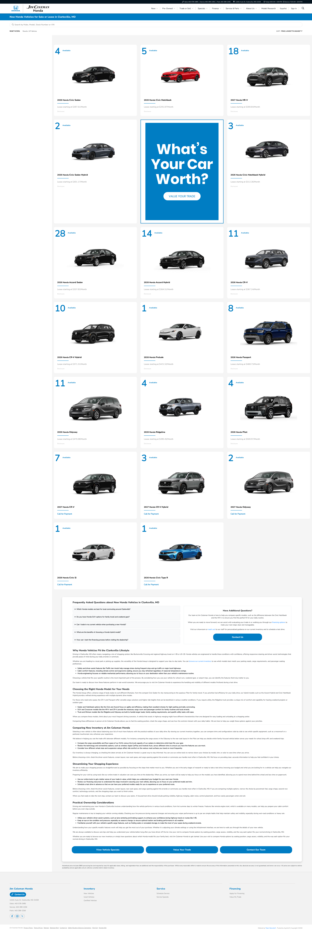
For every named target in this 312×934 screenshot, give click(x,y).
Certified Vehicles (90, 900)
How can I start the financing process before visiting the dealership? (102, 640)
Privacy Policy (28, 928)
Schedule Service (163, 893)
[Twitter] (22, 916)
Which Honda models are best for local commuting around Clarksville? (103, 609)
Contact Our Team (256, 849)
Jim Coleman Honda (16, 928)
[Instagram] (17, 916)
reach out (211, 629)
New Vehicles (89, 893)
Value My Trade (235, 897)
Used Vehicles (89, 897)
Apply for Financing (236, 893)
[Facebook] (12, 916)
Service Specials (163, 897)
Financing (235, 888)
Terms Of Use (38, 928)
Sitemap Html (54, 928)
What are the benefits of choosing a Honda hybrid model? (99, 632)
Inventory (89, 888)
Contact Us (237, 637)
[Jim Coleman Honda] (31, 8)
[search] (303, 8)
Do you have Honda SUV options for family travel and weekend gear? (103, 617)
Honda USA (103, 928)
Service (161, 888)
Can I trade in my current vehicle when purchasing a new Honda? (101, 624)
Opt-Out (95, 928)
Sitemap (46, 928)
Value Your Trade (182, 849)
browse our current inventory (200, 661)
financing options (278, 622)
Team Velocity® (271, 928)
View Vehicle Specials (107, 849)
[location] (233, 2)
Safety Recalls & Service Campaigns (79, 928)
